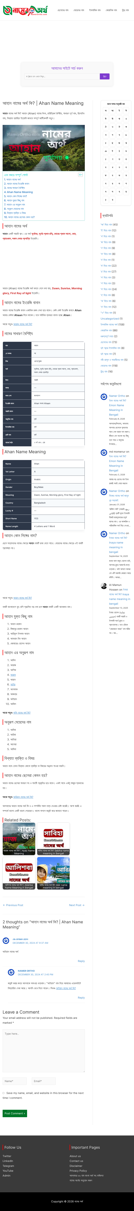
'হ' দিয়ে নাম (106, 295)
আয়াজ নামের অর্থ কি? (22, 324)
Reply (81, 961)
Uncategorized (110, 318)
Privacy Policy (78, 1170)
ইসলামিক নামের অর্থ (109, 324)
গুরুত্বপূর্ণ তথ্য (107, 336)
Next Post (77, 905)
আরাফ (13, 674)
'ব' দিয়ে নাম (106, 259)
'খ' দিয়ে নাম (106, 236)
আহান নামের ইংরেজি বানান (18, 183)
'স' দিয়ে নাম (106, 289)
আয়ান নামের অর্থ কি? (22, 597)
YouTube (8, 1170)
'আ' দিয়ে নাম (106, 224)
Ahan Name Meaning (20, 192)
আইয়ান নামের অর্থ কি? (66, 988)
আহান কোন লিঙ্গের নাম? (17, 196)
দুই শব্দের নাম (106, 354)
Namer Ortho (117, 395)
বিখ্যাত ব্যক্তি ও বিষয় (16, 213)
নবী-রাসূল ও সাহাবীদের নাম (112, 359)
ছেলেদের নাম (106, 342)
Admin (6, 1175)
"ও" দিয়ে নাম (106, 312)
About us (75, 1156)
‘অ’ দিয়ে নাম (106, 301)
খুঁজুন (104, 76)
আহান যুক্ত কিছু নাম (15, 200)
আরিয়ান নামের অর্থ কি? (23, 797)
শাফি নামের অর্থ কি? (21, 712)
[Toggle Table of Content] (79, 174)
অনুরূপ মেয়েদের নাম (15, 208)
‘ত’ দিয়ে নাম (106, 306)
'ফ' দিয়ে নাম (106, 254)
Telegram (8, 1165)
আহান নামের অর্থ (13, 179)
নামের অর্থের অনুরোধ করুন (81, 1180)
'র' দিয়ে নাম (106, 271)
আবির (12, 684)
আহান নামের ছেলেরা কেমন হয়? (21, 217)
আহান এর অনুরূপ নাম (16, 204)
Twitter (7, 1156)
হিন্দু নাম (104, 371)
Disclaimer (76, 1165)
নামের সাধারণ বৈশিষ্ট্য (16, 187)
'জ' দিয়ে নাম (106, 242)
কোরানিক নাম (106, 330)
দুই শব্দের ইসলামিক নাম (110, 348)
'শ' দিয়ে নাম (106, 283)
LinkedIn (8, 1161)
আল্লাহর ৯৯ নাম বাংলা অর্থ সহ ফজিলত (87, 1175)
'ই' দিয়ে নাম (106, 230)
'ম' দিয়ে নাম (106, 265)
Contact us (76, 1161)
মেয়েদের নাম (106, 365)
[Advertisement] (67, 40)
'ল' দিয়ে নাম (106, 277)
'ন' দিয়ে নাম (106, 248)
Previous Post (13, 905)
